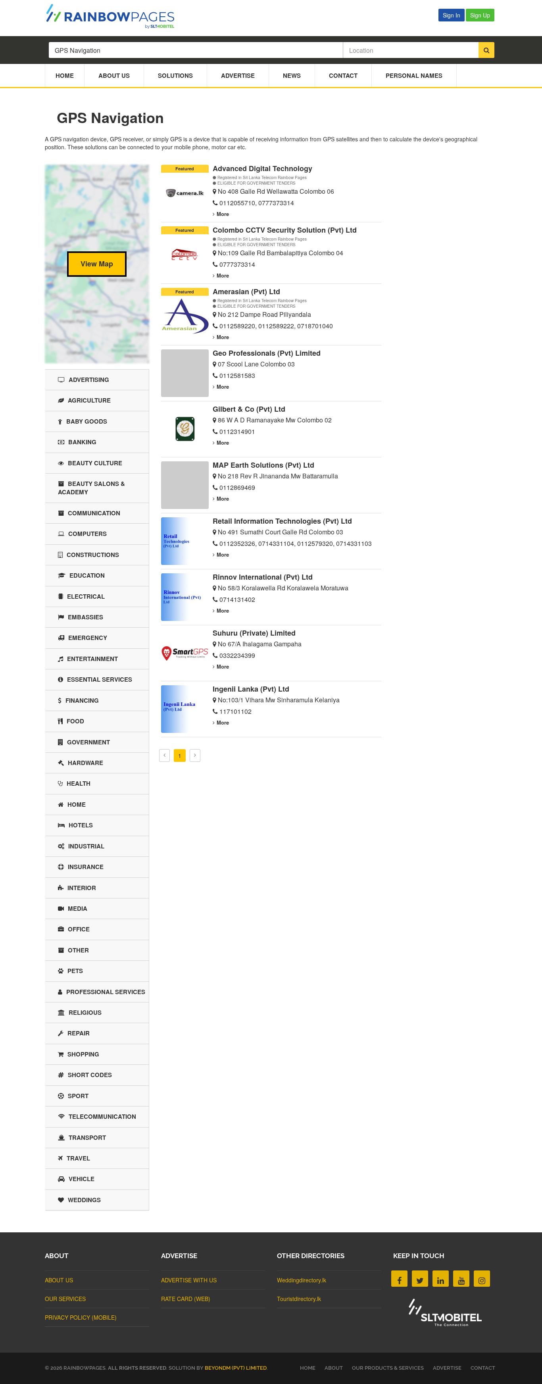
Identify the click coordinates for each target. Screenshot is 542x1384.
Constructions (93, 554)
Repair (78, 1033)
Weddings (84, 1199)
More (223, 214)
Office (79, 929)
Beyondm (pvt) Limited (236, 1368)
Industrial (86, 846)
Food (75, 721)
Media (77, 908)
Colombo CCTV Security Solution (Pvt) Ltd (285, 230)
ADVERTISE (447, 1368)
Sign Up (480, 15)
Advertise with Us (189, 1280)
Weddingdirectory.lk (301, 1280)
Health (78, 783)
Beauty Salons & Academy (91, 487)
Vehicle (81, 1178)
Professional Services (105, 991)
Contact (343, 75)
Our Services (65, 1299)
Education (87, 575)
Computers (87, 533)
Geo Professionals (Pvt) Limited (267, 353)
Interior (81, 887)
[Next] (195, 755)
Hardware (85, 762)
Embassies (85, 617)
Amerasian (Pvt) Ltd (246, 291)
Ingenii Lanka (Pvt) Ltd (251, 689)
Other (78, 950)
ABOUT (334, 1368)
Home (65, 75)
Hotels (81, 825)
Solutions (175, 75)
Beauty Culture (95, 463)
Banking (82, 442)
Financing (82, 700)
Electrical (86, 596)
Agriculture (89, 400)
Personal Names (414, 75)
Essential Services (99, 679)
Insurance (86, 866)
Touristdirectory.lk (299, 1299)
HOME (307, 1368)
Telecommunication (102, 1116)
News (292, 75)
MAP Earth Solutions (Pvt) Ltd (263, 465)
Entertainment (92, 658)
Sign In (451, 15)
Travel (78, 1158)
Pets (75, 970)
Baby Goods (86, 421)
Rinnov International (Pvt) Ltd (263, 577)
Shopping (83, 1054)
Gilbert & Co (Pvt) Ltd (249, 409)
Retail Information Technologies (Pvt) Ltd (282, 521)
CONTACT (483, 1368)
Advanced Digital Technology (262, 168)
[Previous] (164, 755)
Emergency (87, 637)
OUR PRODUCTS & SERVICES (388, 1368)
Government (88, 742)
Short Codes (90, 1074)
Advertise (238, 75)
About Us (114, 75)
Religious (85, 1012)
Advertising (89, 379)
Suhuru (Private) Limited (254, 633)
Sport (78, 1095)
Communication (94, 513)
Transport (87, 1137)
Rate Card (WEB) (185, 1299)
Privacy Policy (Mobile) (81, 1317)
